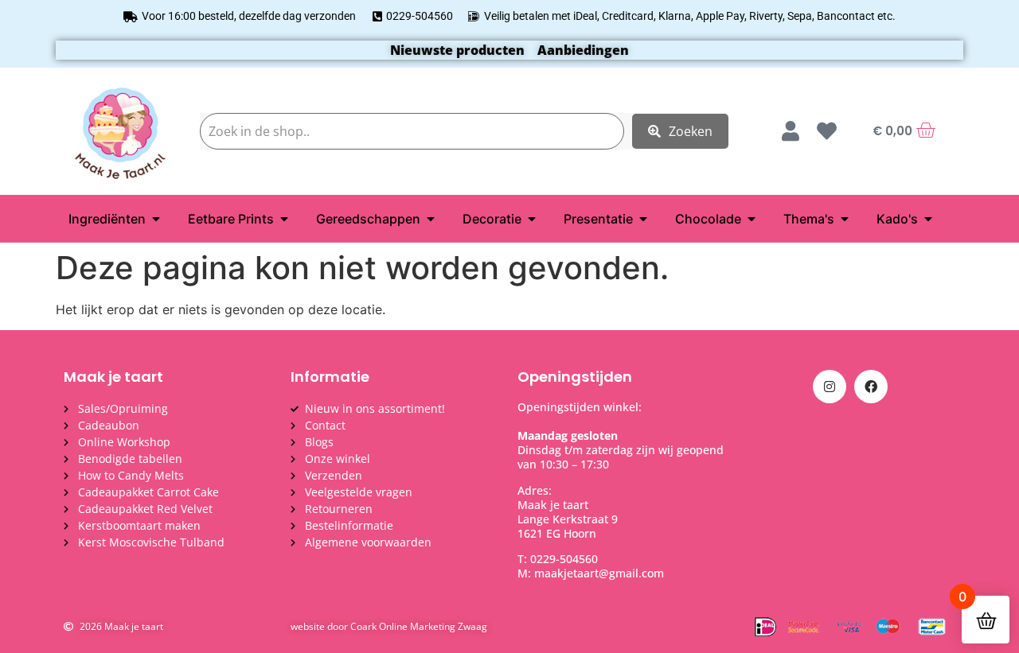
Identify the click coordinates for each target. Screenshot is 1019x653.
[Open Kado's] (928, 218)
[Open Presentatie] (643, 218)
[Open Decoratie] (531, 218)
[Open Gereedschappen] (430, 218)
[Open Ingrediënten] (156, 218)
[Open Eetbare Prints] (284, 218)
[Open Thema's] (844, 218)
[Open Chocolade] (751, 218)
